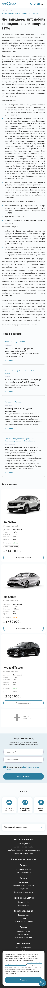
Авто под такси (23, 844)
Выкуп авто (23, 889)
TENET (7, 342)
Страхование (23, 905)
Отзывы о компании (23, 938)
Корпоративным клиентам (23, 886)
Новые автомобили (23, 839)
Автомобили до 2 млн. (23, 847)
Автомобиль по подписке (11, 13)
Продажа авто (23, 915)
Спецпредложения (23, 911)
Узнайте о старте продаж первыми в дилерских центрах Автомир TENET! (22, 355)
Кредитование (23, 902)
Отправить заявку (23, 558)
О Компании (23, 943)
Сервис (23, 865)
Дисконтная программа (23, 921)
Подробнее (9, 360)
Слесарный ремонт (23, 872)
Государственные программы (23, 439)
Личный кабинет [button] (31, 4)
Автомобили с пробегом (23, 859)
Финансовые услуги (23, 898)
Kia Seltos (9, 522)
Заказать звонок (23, 776)
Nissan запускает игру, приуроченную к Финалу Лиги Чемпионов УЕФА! (22, 386)
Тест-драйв (8, 402)
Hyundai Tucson (13, 667)
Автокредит (26, 13)
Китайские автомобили (23, 853)
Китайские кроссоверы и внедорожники (23, 850)
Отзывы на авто (23, 934)
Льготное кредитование (13, 441)
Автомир (36, 13)
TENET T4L (23, 342)
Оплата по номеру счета (23, 892)
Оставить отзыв (23, 931)
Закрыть (23, 980)
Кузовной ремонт (23, 869)
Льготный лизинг (29, 441)
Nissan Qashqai (17, 371)
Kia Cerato (9, 597)
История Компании (23, 948)
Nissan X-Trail (29, 371)
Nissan (7, 371)
